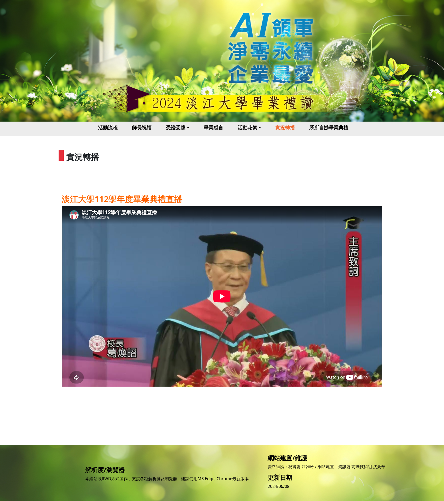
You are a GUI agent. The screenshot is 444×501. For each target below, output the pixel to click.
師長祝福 (142, 127)
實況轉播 (285, 127)
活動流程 (108, 127)
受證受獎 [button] (176, 127)
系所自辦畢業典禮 (328, 127)
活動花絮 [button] (247, 127)
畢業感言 (213, 127)
